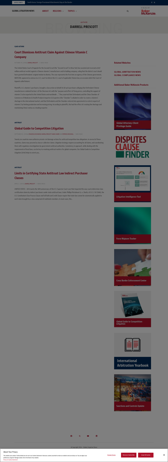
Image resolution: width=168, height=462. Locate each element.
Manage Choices (111, 455)
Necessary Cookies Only (129, 455)
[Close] (164, 455)
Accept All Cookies (145, 455)
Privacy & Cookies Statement (10, 460)
